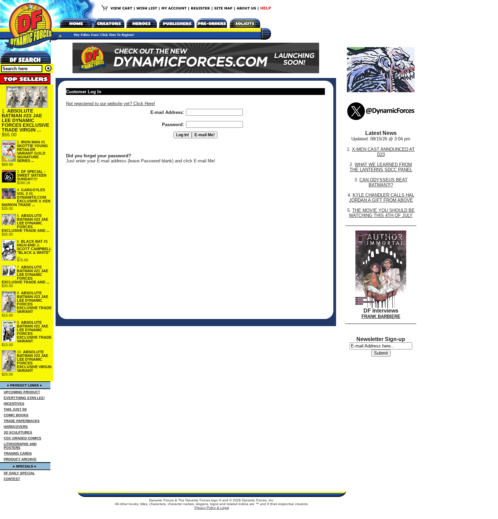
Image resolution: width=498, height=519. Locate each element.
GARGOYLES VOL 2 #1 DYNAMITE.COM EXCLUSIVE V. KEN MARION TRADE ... (26, 197)
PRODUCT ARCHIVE (20, 459)
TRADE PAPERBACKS (22, 421)
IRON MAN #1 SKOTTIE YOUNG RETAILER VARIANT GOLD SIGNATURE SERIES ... (32, 151)
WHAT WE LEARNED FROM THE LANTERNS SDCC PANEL (381, 167)
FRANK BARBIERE (380, 316)
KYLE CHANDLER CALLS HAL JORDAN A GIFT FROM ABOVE (381, 198)
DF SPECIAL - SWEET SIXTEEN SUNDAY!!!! (31, 175)
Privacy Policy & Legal (211, 508)
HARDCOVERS (16, 426)
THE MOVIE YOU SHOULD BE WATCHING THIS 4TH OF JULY (382, 213)
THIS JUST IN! (15, 409)
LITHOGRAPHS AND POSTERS (20, 446)
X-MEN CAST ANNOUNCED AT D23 (383, 152)
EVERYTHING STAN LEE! (24, 398)
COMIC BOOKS (16, 415)
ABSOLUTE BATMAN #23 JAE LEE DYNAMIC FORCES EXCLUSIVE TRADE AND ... (25, 223)
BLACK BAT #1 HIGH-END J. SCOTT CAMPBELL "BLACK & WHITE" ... (34, 248)
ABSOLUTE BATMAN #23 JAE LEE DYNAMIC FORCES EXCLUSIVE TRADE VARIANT (34, 302)
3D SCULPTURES (18, 432)
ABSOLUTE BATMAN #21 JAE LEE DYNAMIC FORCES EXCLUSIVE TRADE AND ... (25, 274)
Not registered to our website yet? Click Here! (110, 103)
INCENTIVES (14, 403)
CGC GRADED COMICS (22, 438)
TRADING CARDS (18, 453)
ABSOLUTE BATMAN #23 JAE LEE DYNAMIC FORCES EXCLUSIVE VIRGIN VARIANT (34, 361)
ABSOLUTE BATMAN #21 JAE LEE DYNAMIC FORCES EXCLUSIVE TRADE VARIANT (34, 331)
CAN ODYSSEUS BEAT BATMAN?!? (383, 182)
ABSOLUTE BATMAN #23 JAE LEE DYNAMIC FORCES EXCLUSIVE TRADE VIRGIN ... (25, 120)
